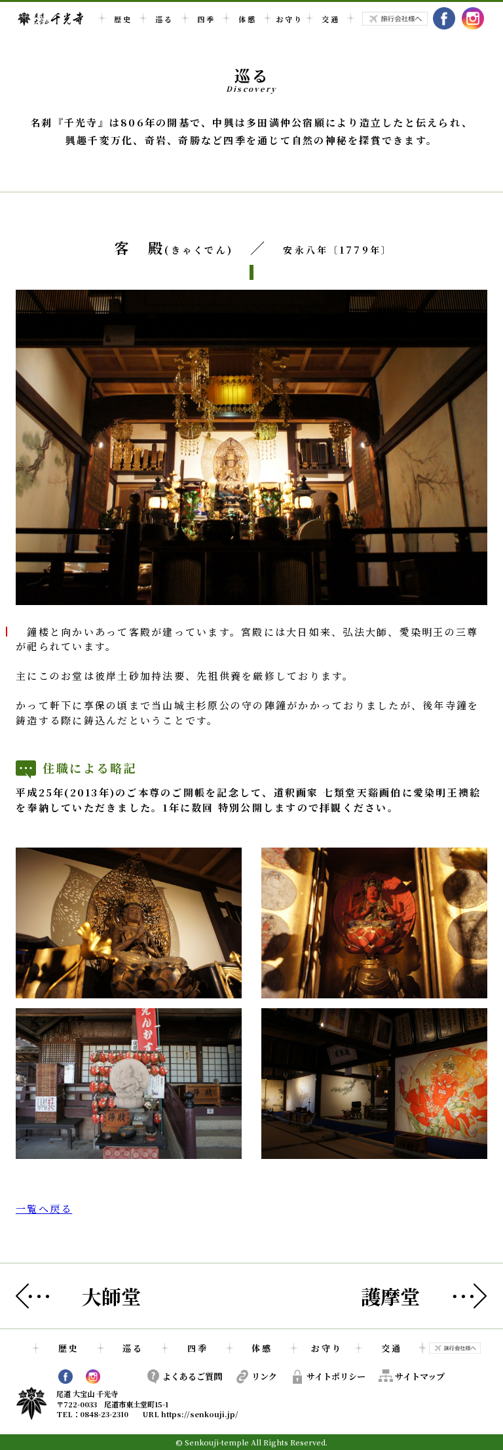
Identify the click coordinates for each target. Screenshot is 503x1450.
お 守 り (288, 19)
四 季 (205, 19)
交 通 (330, 19)
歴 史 (122, 19)
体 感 (246, 19)
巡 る (163, 19)
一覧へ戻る (44, 1208)
